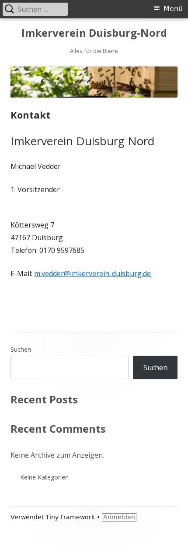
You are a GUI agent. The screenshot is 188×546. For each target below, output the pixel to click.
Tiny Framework (70, 517)
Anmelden (119, 517)
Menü (173, 8)
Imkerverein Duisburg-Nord (94, 33)
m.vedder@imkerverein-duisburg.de (92, 273)
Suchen (20, 349)
